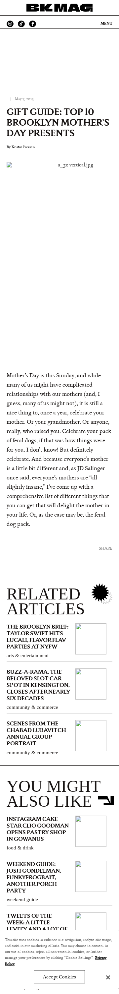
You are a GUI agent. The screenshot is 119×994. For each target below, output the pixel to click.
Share (105, 548)
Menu (106, 24)
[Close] (108, 977)
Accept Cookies (59, 976)
